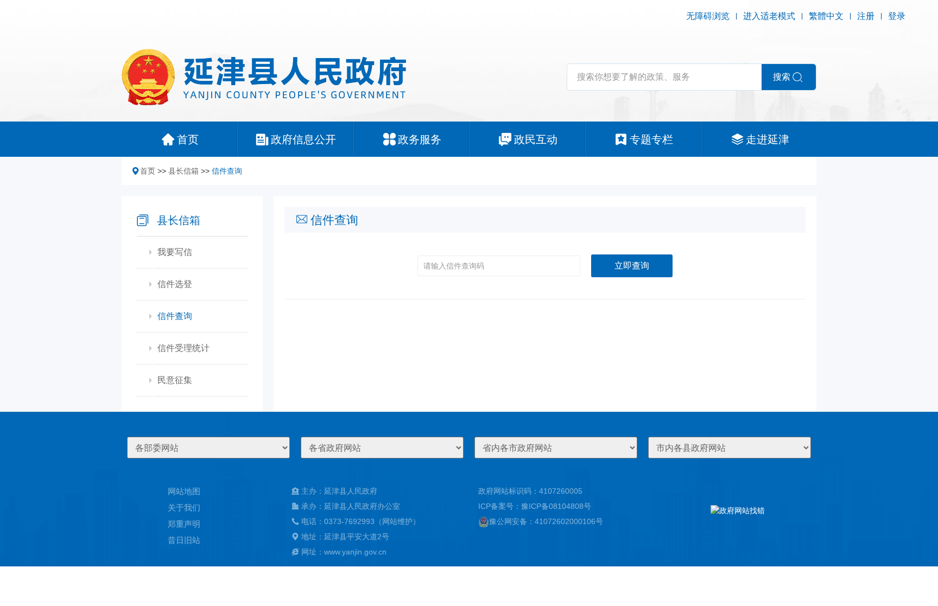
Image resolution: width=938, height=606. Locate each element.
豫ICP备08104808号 (556, 506)
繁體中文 (826, 16)
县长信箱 (183, 171)
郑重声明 (184, 523)
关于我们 (184, 507)
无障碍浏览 (708, 16)
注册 (865, 16)
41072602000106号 (569, 521)
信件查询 (227, 171)
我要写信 (174, 252)
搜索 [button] (781, 76)
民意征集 (174, 380)
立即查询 (631, 265)
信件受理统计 (183, 348)
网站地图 (184, 491)
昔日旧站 (184, 540)
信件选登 (174, 284)
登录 (896, 16)
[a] (738, 521)
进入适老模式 (769, 16)
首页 (147, 171)
